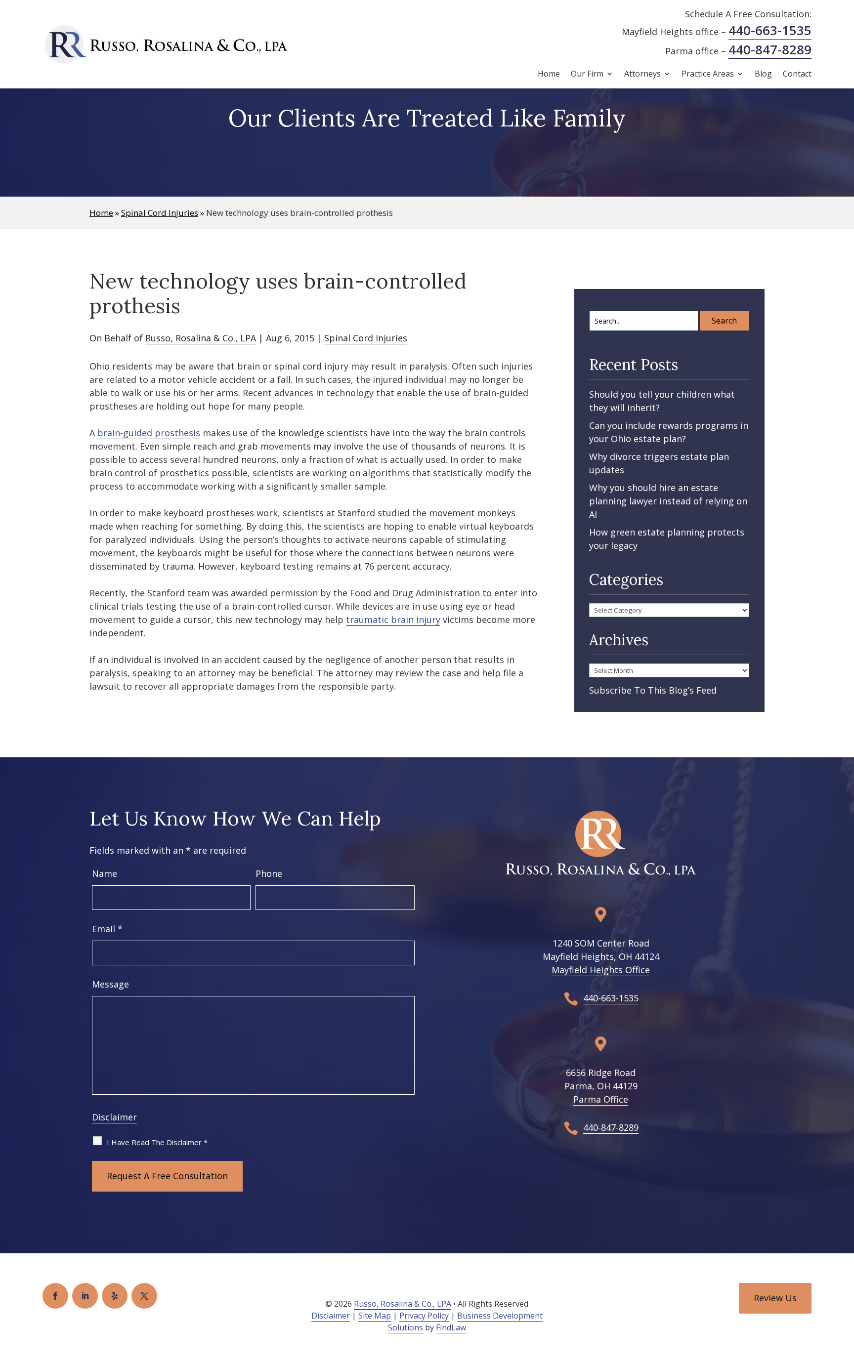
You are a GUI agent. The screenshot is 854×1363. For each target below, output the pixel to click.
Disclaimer (114, 1117)
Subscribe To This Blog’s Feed (653, 690)
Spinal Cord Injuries (365, 338)
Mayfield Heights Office (601, 970)
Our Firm (587, 74)
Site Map (374, 1315)
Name (104, 873)
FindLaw (451, 1327)
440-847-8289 (769, 49)
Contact (797, 74)
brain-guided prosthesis (148, 433)
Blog (763, 74)
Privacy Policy (424, 1315)
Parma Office (600, 1099)
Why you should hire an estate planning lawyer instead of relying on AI (668, 501)
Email (107, 929)
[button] (844, 1291)
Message (110, 984)
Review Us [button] (775, 1298)
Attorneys (642, 74)
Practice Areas (708, 74)
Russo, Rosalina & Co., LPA (200, 338)
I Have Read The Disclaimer (157, 1142)
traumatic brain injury (393, 619)
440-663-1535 (769, 30)
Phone (269, 873)
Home (549, 74)
